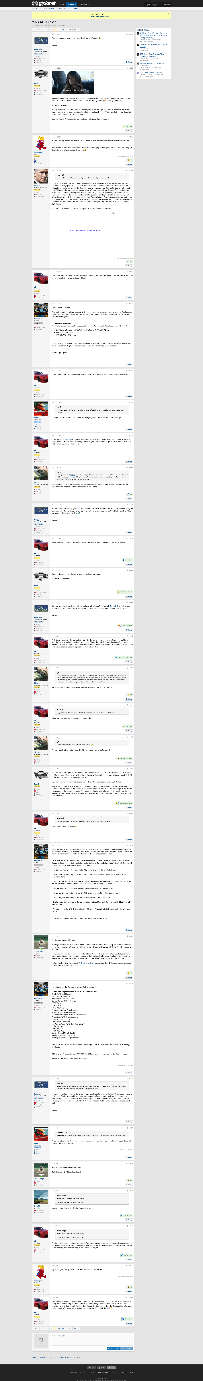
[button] (75, 4)
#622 (131, 936)
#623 (131, 983)
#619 (131, 769)
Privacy (130, 1372)
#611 (131, 505)
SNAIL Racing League (146, 41)
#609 (131, 435)
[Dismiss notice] (169, 14)
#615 (131, 636)
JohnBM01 (38, 26)
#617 (131, 705)
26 (70, 30)
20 (51, 30)
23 (63, 30)
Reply (130, 62)
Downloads (83, 5)
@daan (69, 439)
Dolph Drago (61, 1195)
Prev (36, 30)
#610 (131, 467)
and (126, 592)
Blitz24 (59, 710)
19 (48, 30)
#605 (131, 272)
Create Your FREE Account (100, 16)
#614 (131, 602)
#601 (131, 34)
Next (75, 30)
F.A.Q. (92, 1372)
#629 (131, 1266)
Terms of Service (104, 1372)
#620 (131, 813)
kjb (58, 407)
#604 (131, 170)
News (62, 5)
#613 (131, 570)
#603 (131, 137)
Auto (112, 1368)
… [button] (44, 30)
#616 (131, 668)
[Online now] (41, 949)
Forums (71, 5)
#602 (131, 68)
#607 (131, 370)
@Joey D (113, 606)
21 (55, 30)
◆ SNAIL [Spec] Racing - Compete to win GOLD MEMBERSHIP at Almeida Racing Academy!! (154, 35)
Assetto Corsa (144, 69)
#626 (131, 1163)
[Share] (127, 34)
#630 (131, 1297)
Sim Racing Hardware (146, 76)
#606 (131, 304)
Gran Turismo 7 (144, 51)
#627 (131, 1191)
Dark (102, 1368)
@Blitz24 (82, 963)
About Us (83, 1372)
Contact (74, 1372)
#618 (131, 737)
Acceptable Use (119, 1372)
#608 (131, 402)
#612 (131, 538)
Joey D (59, 175)
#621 (131, 845)
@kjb (91, 963)
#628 (131, 1226)
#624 (131, 1079)
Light (93, 1368)
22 (59, 30)
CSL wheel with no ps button (151, 73)
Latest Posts (143, 30)
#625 (131, 1128)
